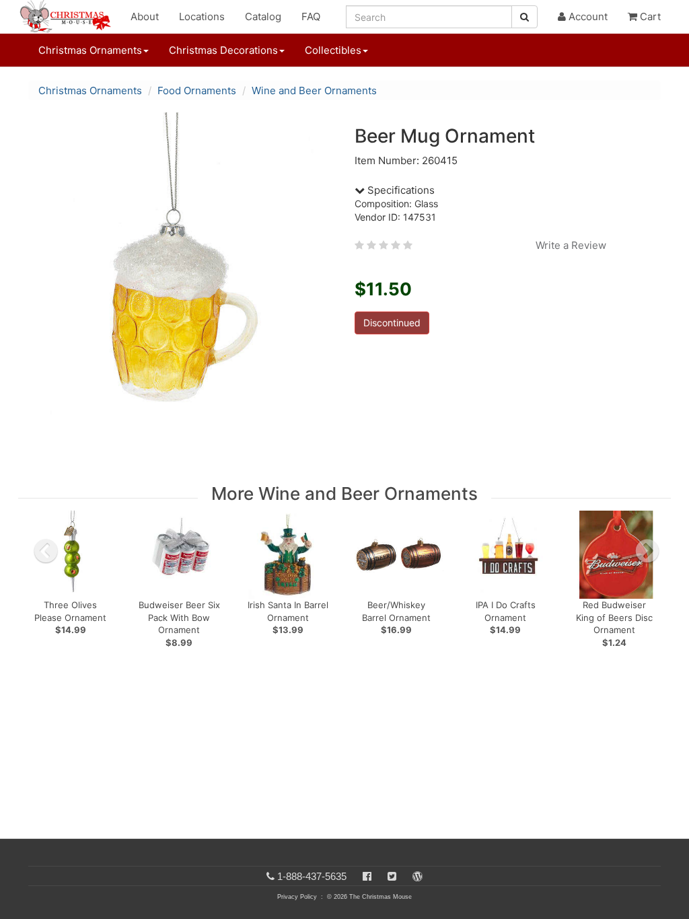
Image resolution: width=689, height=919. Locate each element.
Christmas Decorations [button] (223, 50)
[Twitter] (392, 876)
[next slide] (647, 551)
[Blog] (417, 876)
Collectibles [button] (333, 50)
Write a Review (571, 245)
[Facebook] (367, 876)
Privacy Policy (297, 896)
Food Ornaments (196, 90)
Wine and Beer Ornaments (314, 90)
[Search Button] (524, 16)
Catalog (263, 16)
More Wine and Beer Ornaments (344, 493)
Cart (649, 16)
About (145, 16)
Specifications (400, 190)
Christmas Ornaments (90, 90)
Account (587, 16)
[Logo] (69, 17)
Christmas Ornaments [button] (90, 50)
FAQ (310, 16)
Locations (202, 16)
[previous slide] (45, 551)
